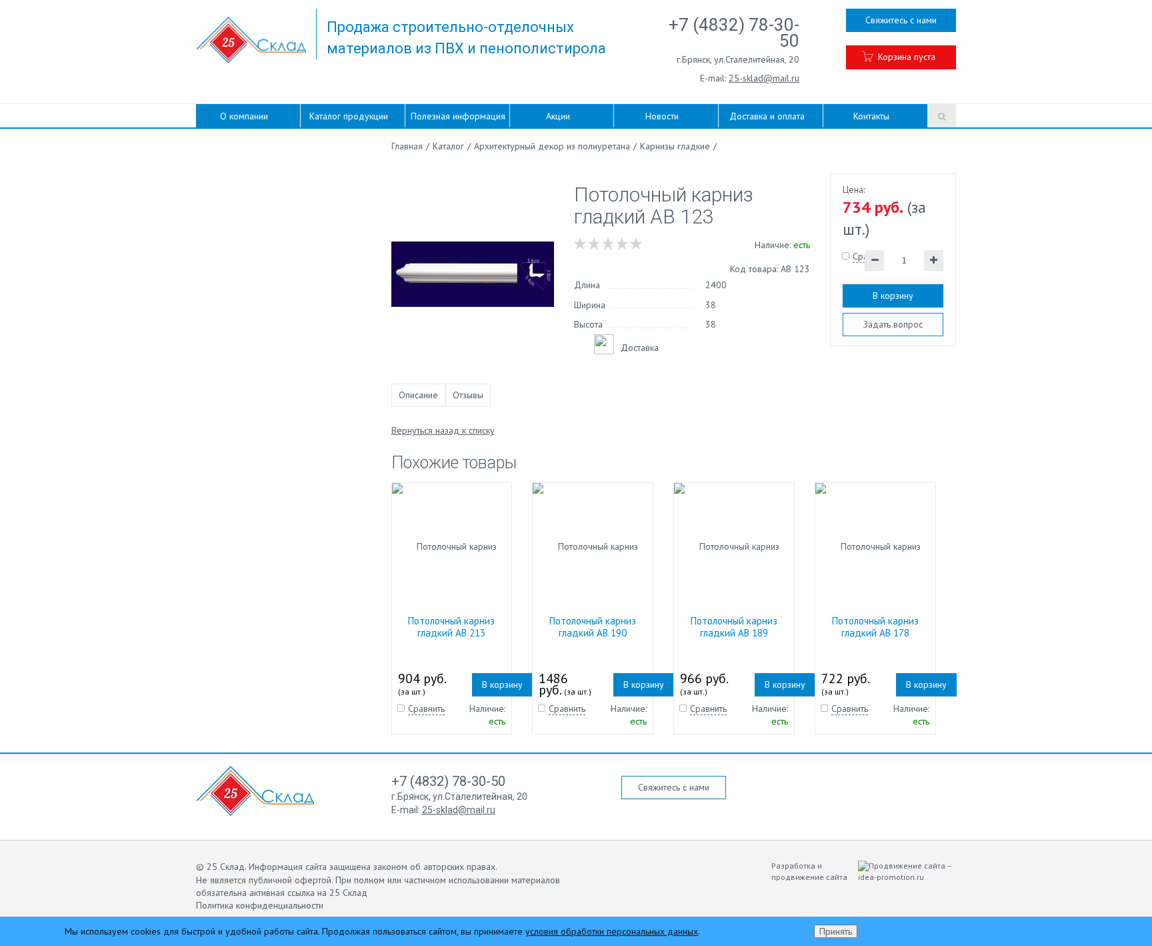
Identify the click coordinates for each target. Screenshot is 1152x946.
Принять (835, 931)
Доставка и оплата (767, 116)
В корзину (893, 296)
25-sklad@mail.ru (764, 78)
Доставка (640, 348)
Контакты (871, 116)
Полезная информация (458, 116)
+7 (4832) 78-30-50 (734, 33)
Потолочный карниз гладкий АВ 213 (451, 626)
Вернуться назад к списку (443, 430)
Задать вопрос (893, 324)
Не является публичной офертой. (264, 880)
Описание (418, 395)
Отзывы (468, 395)
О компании (244, 116)
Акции (558, 116)
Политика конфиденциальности (259, 905)
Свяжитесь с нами (901, 20)
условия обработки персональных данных (611, 931)
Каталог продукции (348, 116)
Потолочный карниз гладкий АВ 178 (875, 626)
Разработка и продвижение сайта (810, 871)
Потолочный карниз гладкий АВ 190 (592, 626)
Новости (662, 116)
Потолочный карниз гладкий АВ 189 (734, 626)
